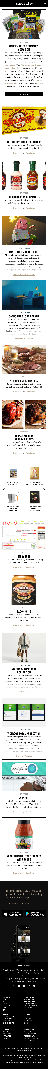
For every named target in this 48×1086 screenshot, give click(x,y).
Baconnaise (24, 611)
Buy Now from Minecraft (24, 274)
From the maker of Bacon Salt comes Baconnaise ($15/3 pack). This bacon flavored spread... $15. (24, 617)
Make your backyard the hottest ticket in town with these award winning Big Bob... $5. (24, 201)
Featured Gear (24, 248)
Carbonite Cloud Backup (24, 316)
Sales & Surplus (31, 1006)
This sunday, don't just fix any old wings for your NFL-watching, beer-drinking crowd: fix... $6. (24, 865)
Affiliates (7, 1036)
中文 (25, 1025)
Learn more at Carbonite (24, 338)
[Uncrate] (24, 3)
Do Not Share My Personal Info (31, 1039)
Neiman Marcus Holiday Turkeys (24, 437)
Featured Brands (31, 1003)
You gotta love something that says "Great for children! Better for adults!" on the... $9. (24, 146)
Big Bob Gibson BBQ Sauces (24, 197)
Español (27, 1016)
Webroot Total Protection (24, 733)
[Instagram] (29, 985)
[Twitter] (13, 985)
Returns (6, 1021)
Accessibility (29, 1036)
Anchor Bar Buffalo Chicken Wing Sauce (24, 857)
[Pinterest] (34, 985)
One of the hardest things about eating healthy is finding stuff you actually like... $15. (24, 561)
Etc (21, 42)
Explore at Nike (24, 691)
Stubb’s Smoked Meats (24, 381)
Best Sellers (29, 1001)
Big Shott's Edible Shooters (24, 142)
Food (26, 42)
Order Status (8, 1016)
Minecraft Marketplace (24, 252)
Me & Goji (24, 556)
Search (37, 3)
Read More (17, 153)
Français (28, 1019)
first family (10, 65)
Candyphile (24, 798)
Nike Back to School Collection (24, 670)
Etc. (4, 1010)
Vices (5, 1008)
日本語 (26, 1023)
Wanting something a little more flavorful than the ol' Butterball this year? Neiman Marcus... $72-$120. (24, 445)
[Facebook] (24, 985)
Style (5, 1001)
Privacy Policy (30, 1034)
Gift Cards (28, 1008)
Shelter (6, 1006)
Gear (5, 999)
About (5, 1032)
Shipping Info (8, 1023)
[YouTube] (18, 985)
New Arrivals (29, 999)
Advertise (7, 1034)
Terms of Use (29, 1032)
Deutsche (28, 1021)
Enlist (5, 1038)
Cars (5, 1003)
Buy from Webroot (24, 756)
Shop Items (30, 153)
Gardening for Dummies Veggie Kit (24, 47)
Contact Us (7, 1019)
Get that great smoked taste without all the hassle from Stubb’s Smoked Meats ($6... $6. (24, 385)
